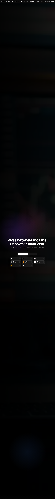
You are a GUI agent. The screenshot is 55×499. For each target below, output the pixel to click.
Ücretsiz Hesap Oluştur (23, 253)
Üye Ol (52, 1)
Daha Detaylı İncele (32, 253)
